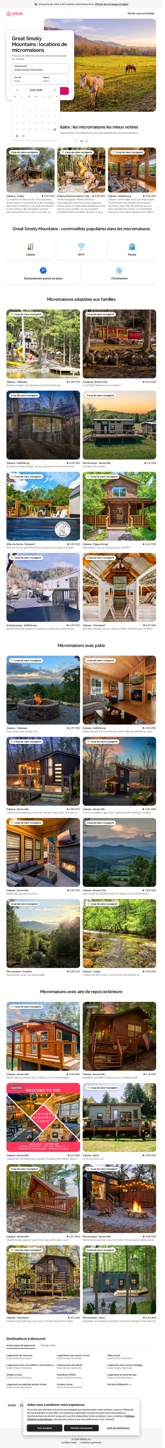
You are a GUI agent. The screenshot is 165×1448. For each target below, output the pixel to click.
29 (54, 129)
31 (23, 136)
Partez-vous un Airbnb (141, 13)
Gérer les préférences (118, 1428)
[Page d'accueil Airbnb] (14, 13)
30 (17, 136)
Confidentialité (69, 1442)
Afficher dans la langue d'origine (111, 4)
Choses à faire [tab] (47, 1345)
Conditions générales (91, 1442)
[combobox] (40, 70)
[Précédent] (75, 141)
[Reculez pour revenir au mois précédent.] (17, 90)
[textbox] (26, 81)
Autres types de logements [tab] (20, 1345)
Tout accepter (44, 1428)
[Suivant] (86, 141)
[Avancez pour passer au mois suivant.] (54, 90)
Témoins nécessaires (81, 1428)
